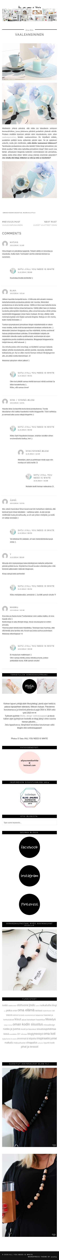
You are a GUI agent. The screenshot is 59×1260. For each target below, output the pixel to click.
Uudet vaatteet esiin (45, 223)
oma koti (49, 1033)
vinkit (14, 1010)
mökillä (37, 1005)
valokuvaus (12, 1005)
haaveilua (40, 1019)
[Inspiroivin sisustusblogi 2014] (29, 807)
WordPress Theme (37, 1257)
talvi (53, 1011)
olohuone (22, 1005)
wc (5, 1011)
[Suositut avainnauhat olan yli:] (29, 1146)
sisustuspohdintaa (46, 1028)
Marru (14, 607)
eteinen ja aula (18, 1015)
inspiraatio (43, 1038)
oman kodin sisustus (12, 213)
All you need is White (21, 1254)
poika (9, 1010)
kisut (18, 1019)
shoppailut (31, 1042)
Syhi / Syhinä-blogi (22, 400)
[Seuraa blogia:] (29, 857)
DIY (18, 1034)
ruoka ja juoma (11, 1028)
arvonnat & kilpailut (27, 1038)
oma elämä (26, 1010)
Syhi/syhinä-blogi (37, 451)
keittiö (5, 1005)
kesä (6, 1034)
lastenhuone (47, 1011)
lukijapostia (39, 1015)
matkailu (9, 1042)
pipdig (54, 1257)
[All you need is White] (29, 11)
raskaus (39, 1010)
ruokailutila (29, 213)
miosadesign (49, 1025)
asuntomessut (30, 1015)
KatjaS (14, 242)
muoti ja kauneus (28, 1029)
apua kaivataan (29, 1020)
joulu (32, 1005)
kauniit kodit (49, 1043)
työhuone (40, 1043)
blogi (54, 1005)
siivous (24, 1034)
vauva (9, 1015)
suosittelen (13, 1034)
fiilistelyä (50, 1019)
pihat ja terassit (29, 1046)
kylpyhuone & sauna (9, 1039)
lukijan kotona (8, 1025)
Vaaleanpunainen (12, 223)
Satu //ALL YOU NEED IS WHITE (36, 269)
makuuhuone (20, 1043)
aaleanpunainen (9, 137)
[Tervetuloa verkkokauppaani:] (29, 693)
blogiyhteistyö (35, 1033)
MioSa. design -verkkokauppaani (34, 716)
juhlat (54, 1038)
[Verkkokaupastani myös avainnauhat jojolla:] (29, 990)
